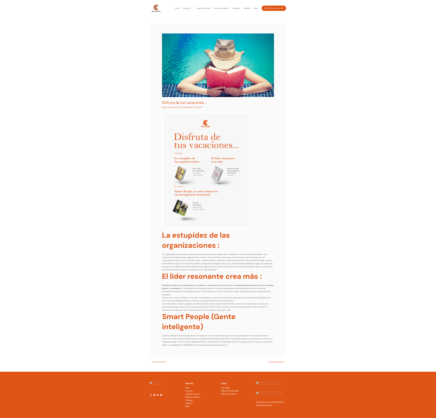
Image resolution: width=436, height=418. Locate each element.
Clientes (247, 8)
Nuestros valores (222, 8)
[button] (191, 8)
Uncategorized (186, 107)
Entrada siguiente (277, 362)
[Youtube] (161, 395)
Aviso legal (225, 388)
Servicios (186, 8)
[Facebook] (151, 395)
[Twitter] (154, 395)
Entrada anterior (158, 362)
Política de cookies (228, 394)
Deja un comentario (170, 107)
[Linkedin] (158, 395)
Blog (256, 8)
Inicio (177, 8)
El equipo (236, 8)
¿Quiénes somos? (203, 8)
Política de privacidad (230, 391)
